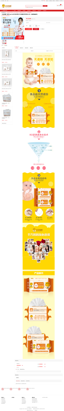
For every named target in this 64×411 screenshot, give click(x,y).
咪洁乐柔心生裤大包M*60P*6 (6, 59)
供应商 (24, 10)
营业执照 (36, 410)
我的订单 (42, 0)
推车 (30, 7)
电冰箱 (32, 7)
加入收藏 (2, 0)
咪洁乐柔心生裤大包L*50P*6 (6, 74)
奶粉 (28, 7)
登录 (5, 0)
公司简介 (13, 397)
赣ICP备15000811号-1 (30, 410)
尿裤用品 (28, 10)
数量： (27, 25)
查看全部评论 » (22, 369)
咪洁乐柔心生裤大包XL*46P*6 (6, 88)
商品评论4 (21, 47)
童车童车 (39, 10)
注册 (7, 0)
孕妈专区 (34, 10)
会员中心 (47, 0)
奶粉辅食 (19, 10)
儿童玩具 (44, 10)
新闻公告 (33, 397)
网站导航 (57, 0)
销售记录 (31, 47)
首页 (15, 10)
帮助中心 (54, 0)
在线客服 (50, 0)
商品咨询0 (26, 47)
